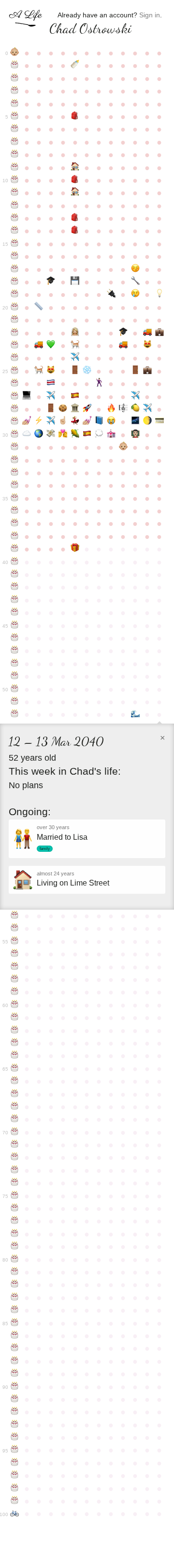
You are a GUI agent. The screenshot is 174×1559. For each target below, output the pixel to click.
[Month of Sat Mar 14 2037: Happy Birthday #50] (15, 689)
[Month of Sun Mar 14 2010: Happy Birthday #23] (15, 345)
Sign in (149, 15)
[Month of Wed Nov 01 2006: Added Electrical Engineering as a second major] (111, 294)
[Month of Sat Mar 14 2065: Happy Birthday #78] (15, 1234)
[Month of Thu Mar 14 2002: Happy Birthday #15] (15, 244)
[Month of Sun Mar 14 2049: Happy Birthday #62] (15, 1030)
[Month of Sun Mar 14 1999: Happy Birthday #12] (15, 206)
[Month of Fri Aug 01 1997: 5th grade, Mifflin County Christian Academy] (75, 180)
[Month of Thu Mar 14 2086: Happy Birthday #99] (15, 1501)
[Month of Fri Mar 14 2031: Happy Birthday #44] (15, 612)
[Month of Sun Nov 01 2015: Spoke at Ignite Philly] (111, 409)
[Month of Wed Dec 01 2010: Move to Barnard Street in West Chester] (123, 345)
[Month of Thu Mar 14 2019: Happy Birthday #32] (15, 460)
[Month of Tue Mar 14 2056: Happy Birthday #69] (15, 1119)
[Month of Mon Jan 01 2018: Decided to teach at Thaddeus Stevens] (135, 435)
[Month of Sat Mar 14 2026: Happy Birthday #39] (15, 549)
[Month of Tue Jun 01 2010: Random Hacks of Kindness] (51, 345)
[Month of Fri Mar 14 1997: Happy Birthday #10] (15, 180)
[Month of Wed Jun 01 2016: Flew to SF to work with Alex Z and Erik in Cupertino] (51, 422)
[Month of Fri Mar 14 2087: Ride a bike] (15, 1513)
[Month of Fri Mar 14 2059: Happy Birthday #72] (15, 1157)
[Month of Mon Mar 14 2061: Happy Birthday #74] (15, 1183)
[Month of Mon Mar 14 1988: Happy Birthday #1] (15, 65)
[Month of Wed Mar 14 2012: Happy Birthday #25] (15, 371)
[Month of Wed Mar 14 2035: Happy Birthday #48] (15, 664)
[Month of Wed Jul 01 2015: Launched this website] (63, 409)
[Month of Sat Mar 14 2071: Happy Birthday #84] (15, 1310)
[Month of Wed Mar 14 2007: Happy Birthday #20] (15, 307)
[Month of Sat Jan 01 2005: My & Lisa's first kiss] (135, 269)
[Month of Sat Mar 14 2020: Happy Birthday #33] (15, 473)
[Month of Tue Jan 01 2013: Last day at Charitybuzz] (135, 371)
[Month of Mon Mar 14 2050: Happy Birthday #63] (15, 1043)
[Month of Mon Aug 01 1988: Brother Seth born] (75, 65)
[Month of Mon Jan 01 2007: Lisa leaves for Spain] (135, 294)
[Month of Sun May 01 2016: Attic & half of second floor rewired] (39, 422)
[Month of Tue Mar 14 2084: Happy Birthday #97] (15, 1475)
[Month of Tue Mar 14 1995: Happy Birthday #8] (15, 154)
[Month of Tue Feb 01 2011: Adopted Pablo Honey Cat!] (147, 345)
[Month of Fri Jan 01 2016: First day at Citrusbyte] (135, 409)
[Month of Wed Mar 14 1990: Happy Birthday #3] (15, 91)
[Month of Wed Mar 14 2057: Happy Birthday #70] (15, 1132)
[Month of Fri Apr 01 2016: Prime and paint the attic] (27, 422)
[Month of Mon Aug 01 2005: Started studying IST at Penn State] (75, 282)
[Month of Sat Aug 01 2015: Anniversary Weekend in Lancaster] (75, 409)
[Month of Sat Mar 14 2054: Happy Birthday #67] (15, 1094)
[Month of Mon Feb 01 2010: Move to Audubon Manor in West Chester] (147, 333)
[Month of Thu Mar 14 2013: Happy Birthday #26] (15, 383)
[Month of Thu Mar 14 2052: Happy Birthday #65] (15, 1068)
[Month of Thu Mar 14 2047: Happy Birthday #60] (15, 1005)
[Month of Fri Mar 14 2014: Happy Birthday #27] (15, 396)
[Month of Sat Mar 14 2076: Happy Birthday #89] (15, 1374)
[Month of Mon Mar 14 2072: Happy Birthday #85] (15, 1323)
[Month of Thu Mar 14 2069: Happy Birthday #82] (15, 1284)
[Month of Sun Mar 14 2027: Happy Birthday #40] (15, 562)
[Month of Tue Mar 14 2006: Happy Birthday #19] (15, 294)
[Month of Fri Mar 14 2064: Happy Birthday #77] (15, 1221)
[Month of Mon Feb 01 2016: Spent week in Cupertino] (147, 409)
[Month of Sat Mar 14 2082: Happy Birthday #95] (15, 1450)
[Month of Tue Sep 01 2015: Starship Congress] (87, 409)
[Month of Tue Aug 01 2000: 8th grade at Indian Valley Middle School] (75, 218)
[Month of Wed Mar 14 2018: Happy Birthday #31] (15, 447)
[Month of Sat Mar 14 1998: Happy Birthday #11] (15, 193)
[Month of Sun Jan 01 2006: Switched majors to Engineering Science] (135, 282)
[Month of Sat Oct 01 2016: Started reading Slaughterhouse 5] (99, 422)
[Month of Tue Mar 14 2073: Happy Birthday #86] (15, 1336)
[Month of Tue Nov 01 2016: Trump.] (111, 422)
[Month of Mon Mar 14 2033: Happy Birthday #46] (15, 638)
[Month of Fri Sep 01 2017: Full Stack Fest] (87, 435)
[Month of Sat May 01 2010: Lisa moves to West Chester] (39, 345)
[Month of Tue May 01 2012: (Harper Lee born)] (39, 371)
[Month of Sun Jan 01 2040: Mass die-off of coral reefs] (135, 714)
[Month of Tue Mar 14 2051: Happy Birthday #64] (15, 1055)
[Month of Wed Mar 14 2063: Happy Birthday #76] (15, 1208)
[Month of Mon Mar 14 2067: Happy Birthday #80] (15, 1259)
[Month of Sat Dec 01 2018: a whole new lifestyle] (123, 447)
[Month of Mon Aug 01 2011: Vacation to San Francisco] (75, 358)
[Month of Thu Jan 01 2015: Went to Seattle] (135, 396)
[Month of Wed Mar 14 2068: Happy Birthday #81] (15, 1272)
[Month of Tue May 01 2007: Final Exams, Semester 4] (39, 307)
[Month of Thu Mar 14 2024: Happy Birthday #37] (15, 523)
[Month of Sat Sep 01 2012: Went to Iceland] (87, 371)
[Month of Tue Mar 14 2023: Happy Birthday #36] (15, 511)
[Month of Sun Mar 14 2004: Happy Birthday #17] (15, 269)
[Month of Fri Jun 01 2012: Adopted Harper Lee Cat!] (51, 371)
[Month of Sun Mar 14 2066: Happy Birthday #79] (15, 1246)
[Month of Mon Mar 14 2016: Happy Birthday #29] (15, 422)
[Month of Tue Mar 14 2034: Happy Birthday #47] (15, 651)
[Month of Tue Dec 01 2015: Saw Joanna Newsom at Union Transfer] (123, 409)
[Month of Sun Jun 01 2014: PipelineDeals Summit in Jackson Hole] (51, 396)
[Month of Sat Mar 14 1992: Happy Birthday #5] (15, 116)
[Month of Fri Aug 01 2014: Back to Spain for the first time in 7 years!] (75, 396)
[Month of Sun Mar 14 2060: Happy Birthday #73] (15, 1170)
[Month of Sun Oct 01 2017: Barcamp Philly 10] (99, 435)
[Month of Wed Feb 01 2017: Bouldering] (147, 422)
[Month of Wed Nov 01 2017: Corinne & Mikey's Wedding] (111, 435)
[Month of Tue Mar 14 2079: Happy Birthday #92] (15, 1412)
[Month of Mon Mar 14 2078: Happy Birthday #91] (15, 1399)
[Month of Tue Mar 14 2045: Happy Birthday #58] (15, 979)
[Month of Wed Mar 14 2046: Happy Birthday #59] (15, 992)
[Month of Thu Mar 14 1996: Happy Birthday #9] (15, 167)
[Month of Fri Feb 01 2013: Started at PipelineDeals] (147, 371)
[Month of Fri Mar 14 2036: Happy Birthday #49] (15, 676)
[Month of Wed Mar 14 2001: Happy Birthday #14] (15, 231)
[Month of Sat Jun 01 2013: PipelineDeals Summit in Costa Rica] (51, 383)
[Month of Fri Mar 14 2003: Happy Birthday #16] (15, 256)
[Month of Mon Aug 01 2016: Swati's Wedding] (75, 422)
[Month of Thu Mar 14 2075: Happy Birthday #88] (15, 1361)
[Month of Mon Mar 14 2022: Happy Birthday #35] (15, 498)
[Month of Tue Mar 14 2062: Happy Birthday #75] (15, 1196)
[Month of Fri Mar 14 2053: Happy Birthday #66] (15, 1081)
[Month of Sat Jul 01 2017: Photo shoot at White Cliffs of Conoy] (63, 435)
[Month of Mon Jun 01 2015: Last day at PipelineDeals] (51, 409)
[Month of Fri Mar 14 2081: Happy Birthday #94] (15, 1437)
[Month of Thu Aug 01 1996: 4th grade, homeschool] (75, 167)
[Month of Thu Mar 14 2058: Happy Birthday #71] (15, 1145)
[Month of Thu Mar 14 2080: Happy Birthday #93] (15, 1425)
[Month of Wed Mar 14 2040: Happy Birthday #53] (15, 916)
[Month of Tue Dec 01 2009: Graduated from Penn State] (123, 333)
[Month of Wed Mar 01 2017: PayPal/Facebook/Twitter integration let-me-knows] (159, 422)
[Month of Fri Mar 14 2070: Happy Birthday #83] (15, 1297)
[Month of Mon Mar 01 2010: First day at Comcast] (159, 333)
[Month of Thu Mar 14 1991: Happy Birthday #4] (15, 104)
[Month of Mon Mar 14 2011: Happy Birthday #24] (15, 358)
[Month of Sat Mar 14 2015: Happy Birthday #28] (15, 409)
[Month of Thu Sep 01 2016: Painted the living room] (87, 422)
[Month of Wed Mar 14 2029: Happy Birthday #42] (15, 587)
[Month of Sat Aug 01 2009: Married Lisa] (75, 333)
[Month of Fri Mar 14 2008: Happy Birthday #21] (15, 320)
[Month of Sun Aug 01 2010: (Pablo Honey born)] (75, 345)
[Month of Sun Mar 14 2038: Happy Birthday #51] (15, 702)
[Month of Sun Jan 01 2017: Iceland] (135, 422)
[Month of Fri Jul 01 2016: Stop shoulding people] (63, 422)
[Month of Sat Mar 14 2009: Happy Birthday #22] (15, 333)
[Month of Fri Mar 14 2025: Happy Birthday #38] (15, 536)
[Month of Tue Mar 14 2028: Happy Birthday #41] (15, 574)
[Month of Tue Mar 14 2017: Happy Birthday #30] (15, 435)
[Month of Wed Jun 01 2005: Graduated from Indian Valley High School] (51, 282)
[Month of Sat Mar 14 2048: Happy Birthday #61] (15, 1017)
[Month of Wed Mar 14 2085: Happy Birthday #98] (15, 1488)
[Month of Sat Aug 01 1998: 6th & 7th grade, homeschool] (75, 193)
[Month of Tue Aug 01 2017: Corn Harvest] (75, 435)
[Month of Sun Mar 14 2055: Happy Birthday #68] (15, 1107)
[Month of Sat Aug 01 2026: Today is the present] (75, 549)
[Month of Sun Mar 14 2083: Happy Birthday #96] (15, 1463)
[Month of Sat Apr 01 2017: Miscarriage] (27, 435)
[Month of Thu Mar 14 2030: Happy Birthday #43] (15, 600)
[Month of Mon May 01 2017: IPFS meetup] (39, 435)
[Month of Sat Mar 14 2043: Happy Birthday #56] (15, 954)
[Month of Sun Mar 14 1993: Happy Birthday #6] (15, 129)
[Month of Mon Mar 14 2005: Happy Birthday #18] (15, 282)
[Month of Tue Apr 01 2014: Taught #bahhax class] (27, 396)
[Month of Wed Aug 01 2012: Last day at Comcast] (75, 371)
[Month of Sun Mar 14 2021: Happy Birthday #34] (15, 485)
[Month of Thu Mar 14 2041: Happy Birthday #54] (15, 928)
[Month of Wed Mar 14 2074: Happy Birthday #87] (15, 1348)
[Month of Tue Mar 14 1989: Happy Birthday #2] (15, 78)
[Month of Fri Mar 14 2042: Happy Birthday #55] (15, 941)
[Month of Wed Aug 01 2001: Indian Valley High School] (75, 231)
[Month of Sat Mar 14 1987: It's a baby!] (15, 53)
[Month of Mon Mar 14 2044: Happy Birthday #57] (15, 967)
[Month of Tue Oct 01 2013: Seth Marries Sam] (99, 383)
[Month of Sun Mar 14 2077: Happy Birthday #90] (15, 1387)
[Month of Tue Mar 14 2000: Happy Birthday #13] (15, 218)
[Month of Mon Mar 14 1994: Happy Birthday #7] (15, 142)
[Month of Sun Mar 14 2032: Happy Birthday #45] (15, 625)
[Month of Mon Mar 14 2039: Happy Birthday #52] (15, 714)
